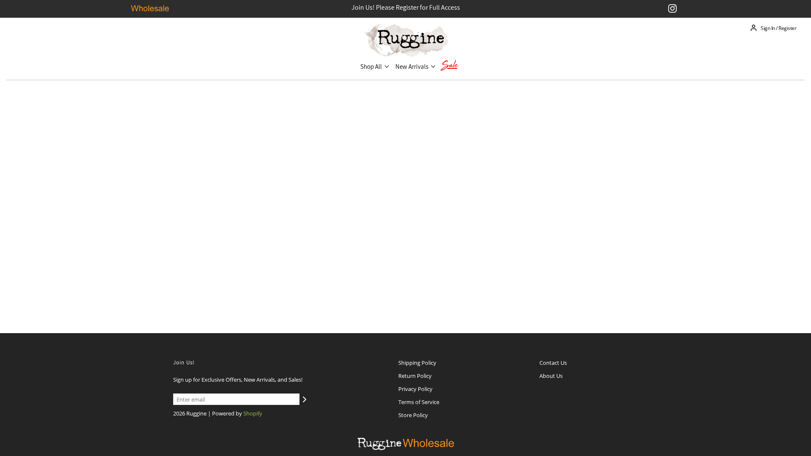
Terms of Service (418, 402)
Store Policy (413, 415)
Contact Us (553, 362)
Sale (449, 66)
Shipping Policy (417, 362)
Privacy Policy (415, 389)
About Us (551, 376)
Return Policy (415, 376)
